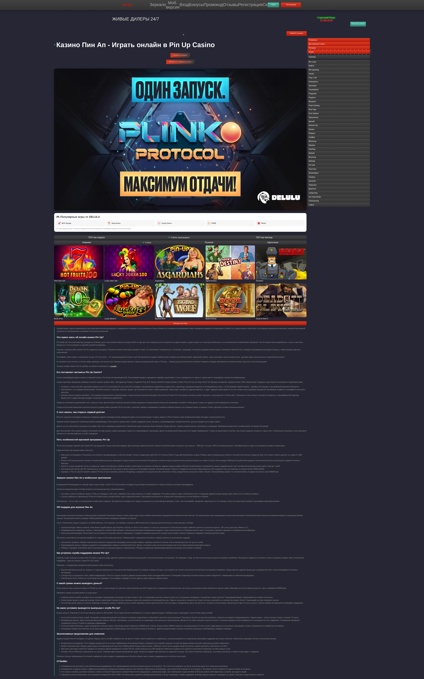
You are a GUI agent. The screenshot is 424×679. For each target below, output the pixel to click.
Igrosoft (311, 121)
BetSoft (311, 153)
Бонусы (196, 4)
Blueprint (312, 101)
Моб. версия (173, 4)
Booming (312, 157)
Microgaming (314, 70)
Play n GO (313, 78)
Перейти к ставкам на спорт (180, 62)
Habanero (313, 185)
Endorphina (313, 82)
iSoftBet (312, 137)
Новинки (86, 242)
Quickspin (313, 86)
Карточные (272, 242)
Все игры (312, 62)
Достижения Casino (317, 44)
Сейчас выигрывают (180, 237)
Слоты (148, 242)
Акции (311, 52)
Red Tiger (312, 109)
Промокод (213, 4)
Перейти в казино (180, 55)
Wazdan (312, 145)
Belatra (311, 129)
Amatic (311, 74)
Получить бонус (261, 33)
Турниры (312, 57)
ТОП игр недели (96, 237)
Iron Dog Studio (315, 197)
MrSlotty (312, 161)
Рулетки (209, 242)
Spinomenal (313, 117)
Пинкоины (313, 40)
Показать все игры (180, 323)
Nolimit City (313, 125)
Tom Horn (312, 169)
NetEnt (311, 66)
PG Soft (312, 165)
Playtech (312, 98)
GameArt (312, 181)
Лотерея (312, 48)
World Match (314, 173)
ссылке (113, 366)
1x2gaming (313, 193)
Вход (184, 4)
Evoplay (312, 177)
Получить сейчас (358, 24)
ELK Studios (314, 113)
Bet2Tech (312, 189)
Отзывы (230, 4)
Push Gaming (314, 105)
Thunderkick (313, 90)
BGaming (312, 141)
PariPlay (312, 149)
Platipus (312, 133)
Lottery (311, 205)
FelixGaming (314, 201)
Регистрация (250, 4)
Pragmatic (313, 94)
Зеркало (158, 4)
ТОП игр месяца (264, 237)
